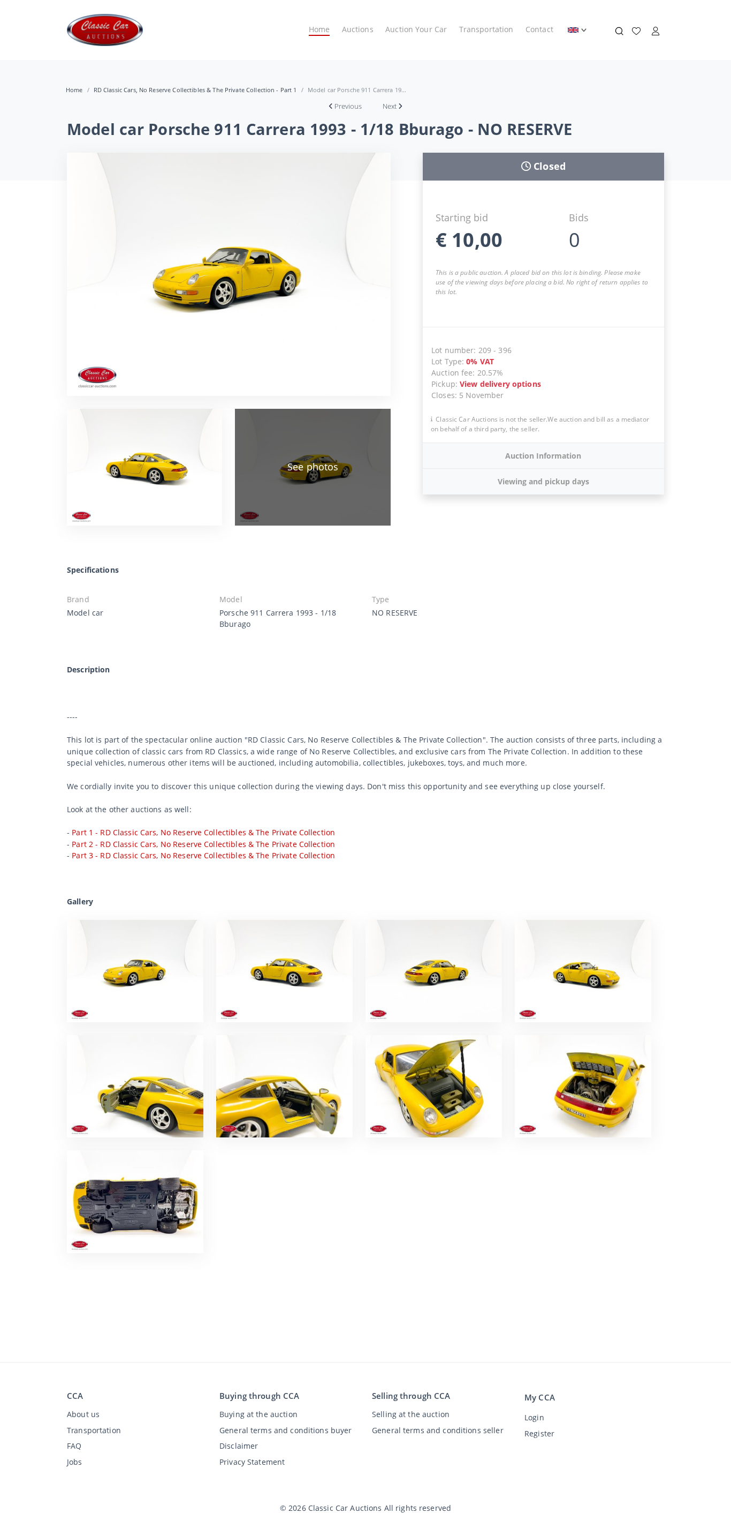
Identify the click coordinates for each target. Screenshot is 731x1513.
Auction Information (543, 456)
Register (539, 1433)
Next (390, 106)
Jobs (74, 1462)
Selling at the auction (411, 1414)
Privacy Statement (252, 1462)
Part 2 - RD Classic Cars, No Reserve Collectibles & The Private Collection (203, 844)
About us (83, 1414)
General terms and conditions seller (438, 1430)
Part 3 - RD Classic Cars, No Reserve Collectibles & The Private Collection (203, 855)
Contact (539, 29)
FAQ (74, 1446)
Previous (348, 106)
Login (534, 1417)
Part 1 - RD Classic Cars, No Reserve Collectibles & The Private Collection (203, 832)
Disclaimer (238, 1446)
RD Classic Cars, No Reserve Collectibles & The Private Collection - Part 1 (195, 90)
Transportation (486, 29)
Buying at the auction (258, 1414)
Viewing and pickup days (543, 481)
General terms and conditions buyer (285, 1430)
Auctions (358, 29)
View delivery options (500, 384)
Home (319, 29)
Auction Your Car (416, 29)
